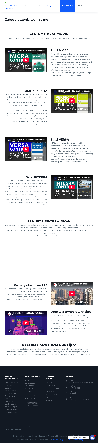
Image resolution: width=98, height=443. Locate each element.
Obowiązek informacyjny (14, 429)
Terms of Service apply (75, 440)
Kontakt (49, 401)
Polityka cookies (41, 426)
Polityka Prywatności (23, 426)
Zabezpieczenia (51, 6)
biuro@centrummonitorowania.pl (81, 382)
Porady (38, 6)
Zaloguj (79, 5)
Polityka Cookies (52, 388)
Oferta (27, 6)
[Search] (92, 6)
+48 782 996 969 (75, 388)
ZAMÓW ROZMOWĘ (67, 5)
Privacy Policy (58, 440)
